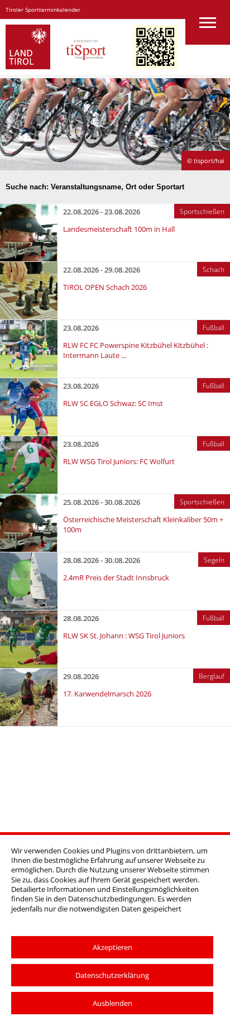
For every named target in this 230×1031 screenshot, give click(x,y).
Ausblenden (112, 1003)
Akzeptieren (112, 947)
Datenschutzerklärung (112, 975)
